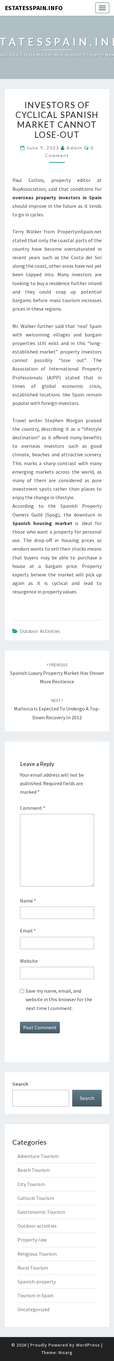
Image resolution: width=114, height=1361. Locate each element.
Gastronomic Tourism (41, 1212)
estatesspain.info (34, 8)
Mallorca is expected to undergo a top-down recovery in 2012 (57, 709)
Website (29, 961)
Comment (32, 808)
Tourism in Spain (35, 1295)
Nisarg (66, 1352)
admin (74, 147)
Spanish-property (36, 1281)
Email (28, 930)
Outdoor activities (40, 631)
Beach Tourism (33, 1170)
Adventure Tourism (38, 1156)
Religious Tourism (37, 1254)
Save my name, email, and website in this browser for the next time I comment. (59, 999)
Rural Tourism (32, 1268)
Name (28, 900)
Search (20, 1084)
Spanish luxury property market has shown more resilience (57, 673)
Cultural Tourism (35, 1198)
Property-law (32, 1239)
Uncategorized (33, 1309)
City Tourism (31, 1184)
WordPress (88, 1345)
